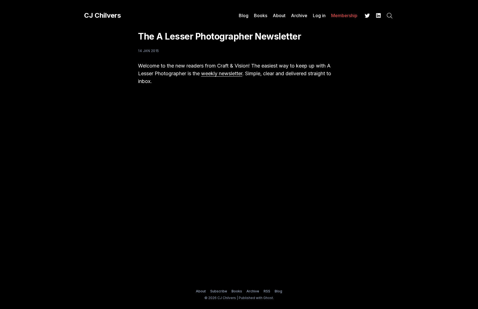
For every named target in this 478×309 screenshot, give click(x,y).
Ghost (268, 298)
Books (260, 15)
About (279, 15)
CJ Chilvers (102, 15)
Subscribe (218, 291)
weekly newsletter (221, 73)
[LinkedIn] (378, 15)
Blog (243, 15)
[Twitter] (367, 15)
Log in (319, 15)
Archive (299, 15)
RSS (267, 291)
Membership (344, 15)
